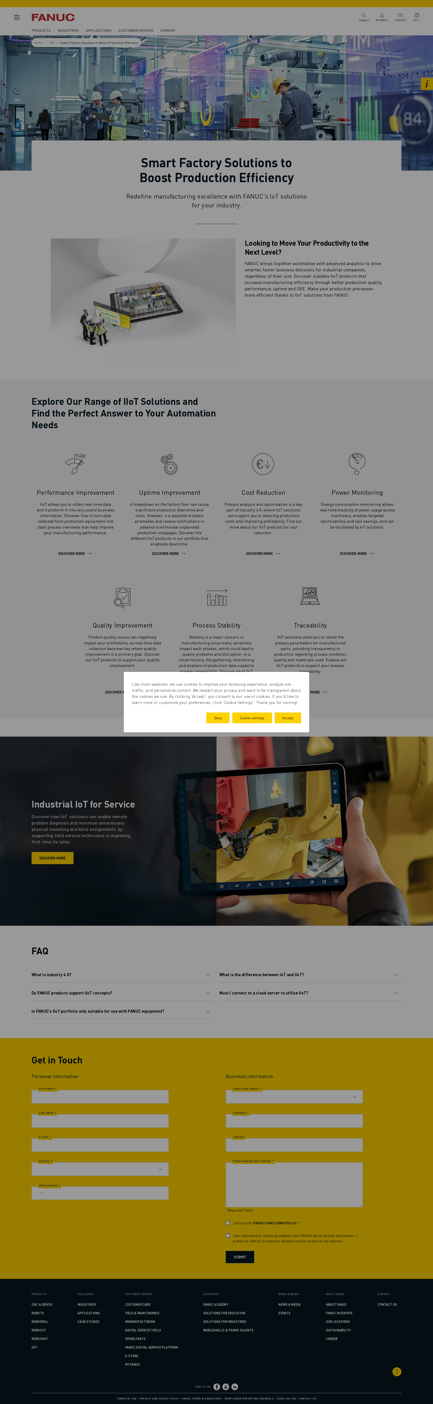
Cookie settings (252, 717)
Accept (287, 717)
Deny (218, 717)
